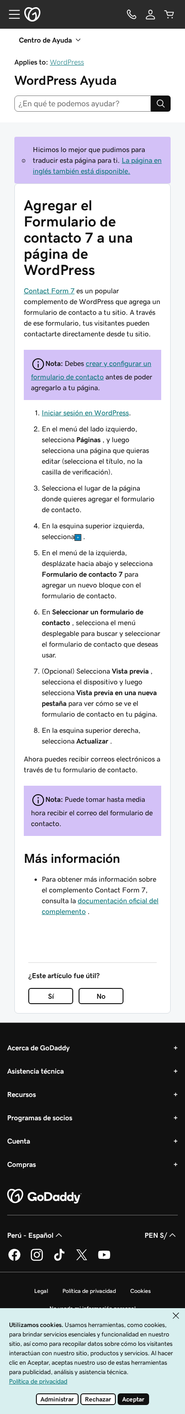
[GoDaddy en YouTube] (104, 1259)
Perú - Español (30, 1235)
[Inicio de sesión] (150, 14)
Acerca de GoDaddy (38, 1047)
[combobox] (82, 104)
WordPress (67, 61)
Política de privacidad (89, 1291)
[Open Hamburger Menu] (10, 14)
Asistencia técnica (35, 1071)
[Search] (161, 104)
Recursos (21, 1094)
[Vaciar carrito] (169, 14)
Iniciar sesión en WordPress (85, 412)
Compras (21, 1164)
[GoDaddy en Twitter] (82, 1259)
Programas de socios (39, 1117)
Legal (41, 1291)
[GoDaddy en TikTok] (59, 1259)
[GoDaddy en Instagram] (37, 1259)
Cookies (140, 1291)
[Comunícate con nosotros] (131, 14)
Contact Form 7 (49, 290)
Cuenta (18, 1140)
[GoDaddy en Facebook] (14, 1259)
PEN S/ (156, 1235)
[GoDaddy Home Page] (44, 1196)
